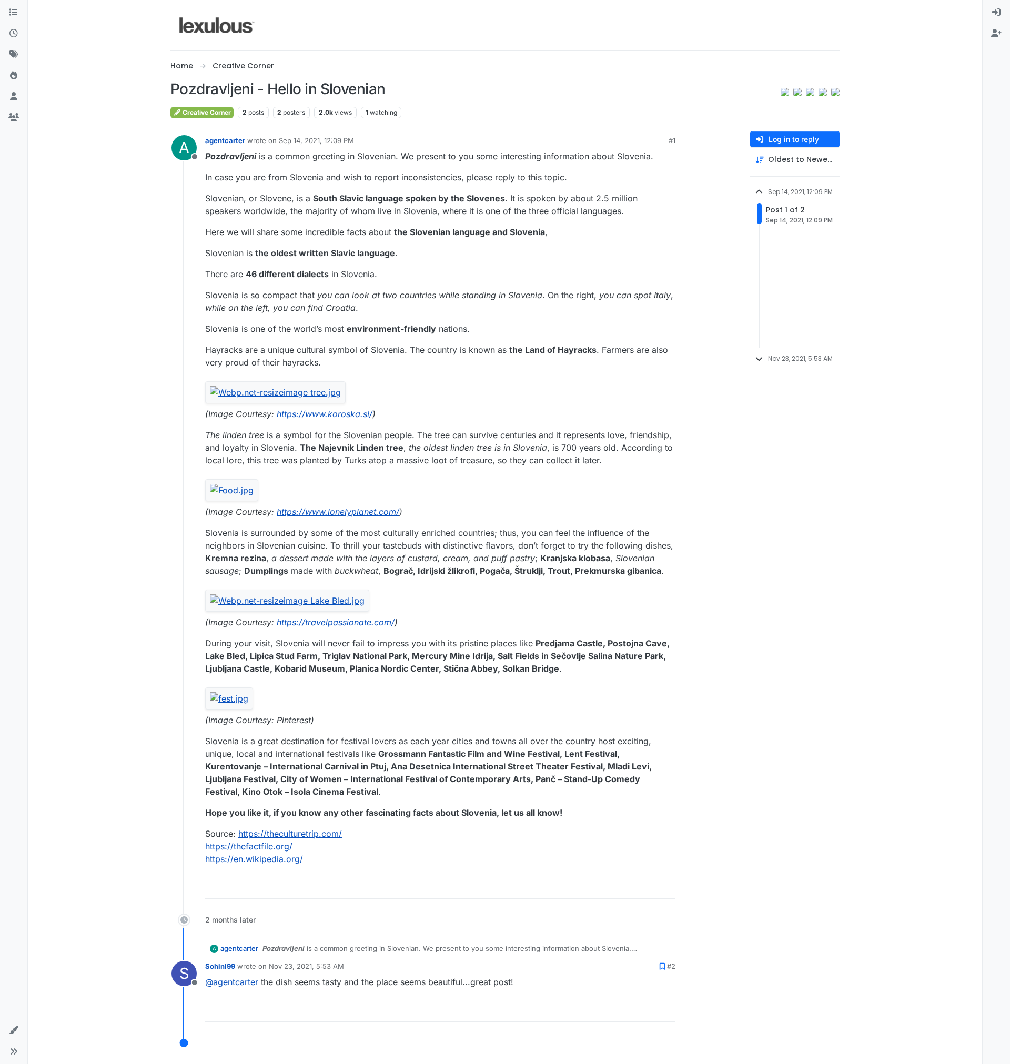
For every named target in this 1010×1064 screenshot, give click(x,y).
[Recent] (13, 33)
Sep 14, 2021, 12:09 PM (316, 140)
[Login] (996, 12)
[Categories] (13, 12)
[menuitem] (996, 12)
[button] (13, 1030)
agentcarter (225, 140)
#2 (671, 966)
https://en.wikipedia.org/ (254, 859)
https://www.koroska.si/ (324, 414)
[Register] (996, 33)
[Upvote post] (627, 886)
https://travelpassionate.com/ (336, 622)
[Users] (13, 96)
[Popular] (13, 75)
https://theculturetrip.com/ (290, 833)
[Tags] (13, 54)
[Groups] (13, 117)
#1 (672, 140)
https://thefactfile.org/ (248, 846)
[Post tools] (666, 886)
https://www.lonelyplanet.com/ (338, 511)
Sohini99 (220, 966)
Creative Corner (206, 112)
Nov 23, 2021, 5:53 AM (306, 966)
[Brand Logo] (217, 25)
